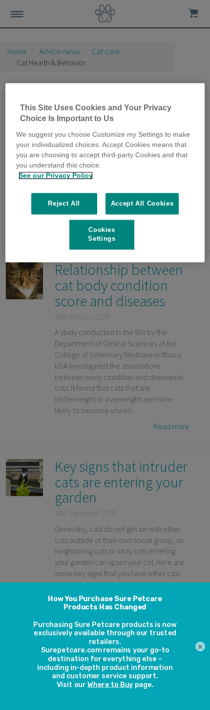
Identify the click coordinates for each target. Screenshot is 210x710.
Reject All (64, 203)
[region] (105, 172)
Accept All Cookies (142, 203)
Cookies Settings (101, 234)
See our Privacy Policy (56, 175)
